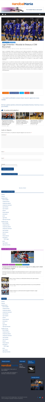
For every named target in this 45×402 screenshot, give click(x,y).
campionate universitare (7, 205)
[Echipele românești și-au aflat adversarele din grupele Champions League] (5, 290)
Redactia (10, 48)
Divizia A (4, 210)
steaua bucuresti (29, 48)
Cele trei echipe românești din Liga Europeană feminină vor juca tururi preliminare (25, 284)
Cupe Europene (5, 208)
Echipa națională (6, 212)
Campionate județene (7, 203)
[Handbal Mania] (2, 14)
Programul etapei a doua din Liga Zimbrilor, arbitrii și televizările (22, 122)
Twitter (21, 92)
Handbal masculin (6, 42)
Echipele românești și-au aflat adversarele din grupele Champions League (23, 290)
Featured (3, 196)
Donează (27, 92)
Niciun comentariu (16, 48)
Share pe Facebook (14, 92)
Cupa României (5, 206)
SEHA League (6, 239)
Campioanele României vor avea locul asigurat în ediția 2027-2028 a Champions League (22, 267)
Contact (20, 364)
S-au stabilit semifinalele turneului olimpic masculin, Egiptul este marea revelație (20, 98)
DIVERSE (3, 194)
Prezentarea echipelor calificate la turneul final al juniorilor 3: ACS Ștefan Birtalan (8, 122)
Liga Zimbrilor (12, 42)
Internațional (5, 214)
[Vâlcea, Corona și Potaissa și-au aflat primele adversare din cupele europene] (5, 278)
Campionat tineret (6, 201)
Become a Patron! (22, 188)
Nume (2, 151)
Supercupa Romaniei (6, 219)
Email (32, 92)
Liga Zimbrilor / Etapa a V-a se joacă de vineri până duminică (36, 122)
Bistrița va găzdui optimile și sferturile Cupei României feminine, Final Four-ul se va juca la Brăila (22, 105)
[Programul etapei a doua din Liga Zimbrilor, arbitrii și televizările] (22, 113)
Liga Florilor (5, 217)
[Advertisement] (22, 81)
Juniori (4, 215)
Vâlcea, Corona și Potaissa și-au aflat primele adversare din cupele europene (24, 278)
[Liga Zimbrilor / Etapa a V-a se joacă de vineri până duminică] (37, 113)
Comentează (5, 92)
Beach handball (5, 199)
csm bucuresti (23, 48)
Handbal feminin (4, 198)
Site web (3, 164)
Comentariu (4, 134)
